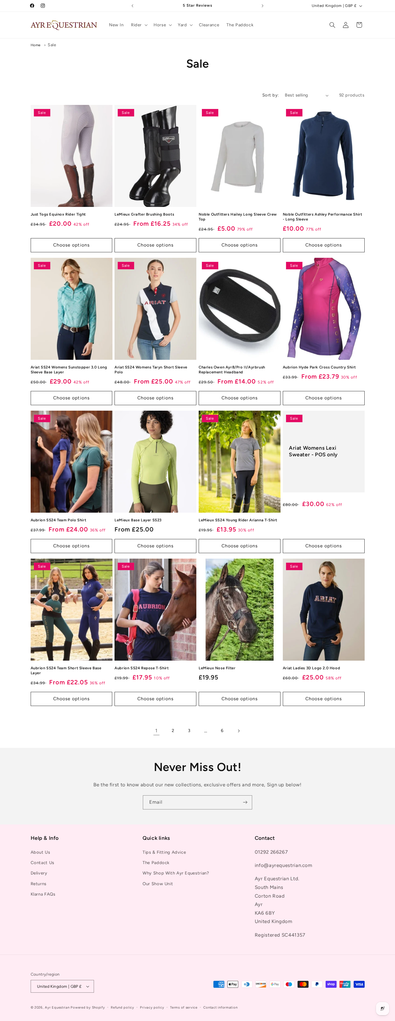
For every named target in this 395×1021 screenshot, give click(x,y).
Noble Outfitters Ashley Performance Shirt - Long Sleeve (322, 216)
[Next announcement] (262, 6)
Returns (39, 883)
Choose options (71, 245)
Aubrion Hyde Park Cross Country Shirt (319, 367)
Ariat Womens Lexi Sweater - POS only (313, 451)
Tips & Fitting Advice (164, 852)
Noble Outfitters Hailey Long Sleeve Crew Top (238, 216)
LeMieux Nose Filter (217, 668)
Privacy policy (152, 1007)
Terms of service (184, 1007)
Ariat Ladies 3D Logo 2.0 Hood (311, 668)
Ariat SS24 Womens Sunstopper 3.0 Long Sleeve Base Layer (69, 369)
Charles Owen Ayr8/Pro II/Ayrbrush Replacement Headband (232, 369)
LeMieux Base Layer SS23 (138, 520)
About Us (40, 852)
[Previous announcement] (132, 6)
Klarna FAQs (43, 894)
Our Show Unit (158, 883)
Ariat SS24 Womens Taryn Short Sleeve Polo (151, 369)
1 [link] (156, 730)
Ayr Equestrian (57, 1007)
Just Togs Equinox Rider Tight (58, 214)
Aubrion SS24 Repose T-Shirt (142, 668)
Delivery (39, 873)
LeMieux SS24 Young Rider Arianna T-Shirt (238, 520)
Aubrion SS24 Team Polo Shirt (58, 520)
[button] (138, 24)
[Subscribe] (245, 802)
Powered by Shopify (88, 1007)
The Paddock (156, 862)
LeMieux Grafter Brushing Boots (144, 214)
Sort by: (270, 95)
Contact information (220, 1007)
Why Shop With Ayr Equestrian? (176, 873)
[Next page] (238, 731)
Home (36, 45)
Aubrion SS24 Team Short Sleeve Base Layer (66, 670)
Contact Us (42, 862)
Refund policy (122, 1007)
